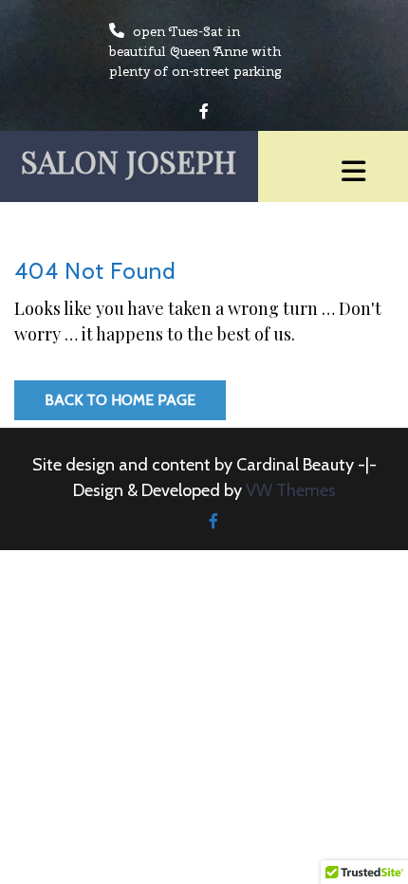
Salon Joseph (128, 160)
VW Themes (289, 490)
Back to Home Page (120, 400)
